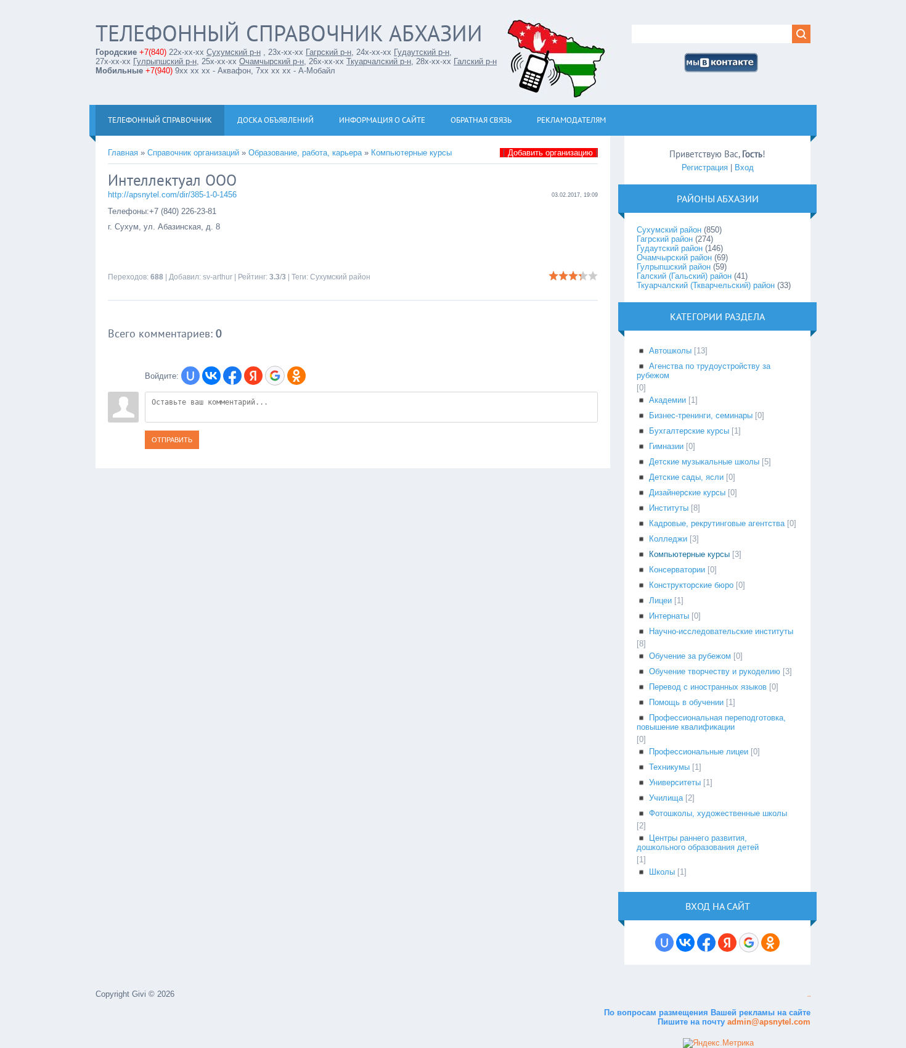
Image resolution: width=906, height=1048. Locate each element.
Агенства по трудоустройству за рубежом (703, 370)
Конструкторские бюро (691, 585)
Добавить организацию (550, 152)
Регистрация (705, 167)
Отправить (172, 440)
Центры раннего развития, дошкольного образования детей (698, 842)
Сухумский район (340, 277)
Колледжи (668, 538)
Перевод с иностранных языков (708, 686)
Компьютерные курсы (411, 152)
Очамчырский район (674, 257)
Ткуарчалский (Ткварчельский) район (706, 285)
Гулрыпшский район (674, 266)
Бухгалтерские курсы (689, 430)
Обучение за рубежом (690, 656)
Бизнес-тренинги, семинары (701, 415)
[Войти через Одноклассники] (296, 375)
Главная (123, 152)
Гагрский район (665, 239)
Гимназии (666, 446)
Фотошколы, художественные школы (718, 813)
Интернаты (669, 616)
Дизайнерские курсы (687, 492)
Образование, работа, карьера (305, 152)
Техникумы (669, 767)
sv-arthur (217, 277)
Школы (662, 872)
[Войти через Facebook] (232, 375)
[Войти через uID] (190, 375)
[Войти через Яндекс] (253, 375)
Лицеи (660, 600)
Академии (667, 400)
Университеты (675, 782)
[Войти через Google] (275, 376)
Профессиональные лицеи (698, 751)
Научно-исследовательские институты (721, 631)
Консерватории (677, 569)
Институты (668, 508)
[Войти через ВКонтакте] (211, 375)
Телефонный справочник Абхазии (289, 33)
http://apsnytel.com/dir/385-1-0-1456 (172, 194)
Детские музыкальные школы (704, 461)
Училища (666, 798)
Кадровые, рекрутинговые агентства (717, 523)
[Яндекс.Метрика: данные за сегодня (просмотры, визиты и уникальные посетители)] (718, 1043)
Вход (744, 167)
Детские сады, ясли (686, 477)
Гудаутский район (670, 248)
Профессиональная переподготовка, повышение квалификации (711, 722)
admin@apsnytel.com (767, 1021)
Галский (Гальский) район (684, 276)
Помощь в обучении (686, 702)
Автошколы (670, 350)
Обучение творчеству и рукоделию (714, 671)
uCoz (808, 996)
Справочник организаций (193, 152)
